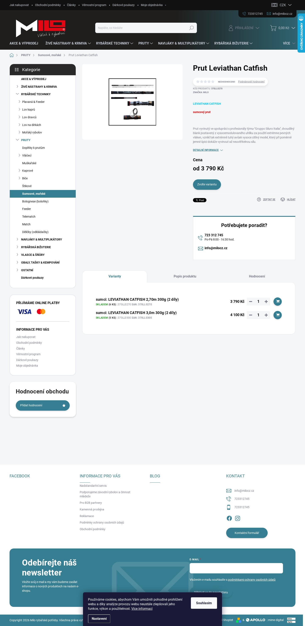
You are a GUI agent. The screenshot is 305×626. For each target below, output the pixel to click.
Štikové (27, 186)
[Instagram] (237, 517)
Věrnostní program (94, 5)
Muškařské (29, 163)
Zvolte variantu (207, 184)
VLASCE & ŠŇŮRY (33, 254)
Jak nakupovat (19, 5)
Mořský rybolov (32, 132)
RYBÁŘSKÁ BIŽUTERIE (36, 247)
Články (71, 5)
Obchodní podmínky (48, 5)
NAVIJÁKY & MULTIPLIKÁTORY (41, 239)
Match (26, 224)
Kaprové (27, 170)
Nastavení (99, 619)
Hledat (191, 28)
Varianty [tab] (115, 276)
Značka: (201, 92)
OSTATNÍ (27, 270)
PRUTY (25, 140)
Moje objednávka (152, 5)
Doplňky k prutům (33, 147)
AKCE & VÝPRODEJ (33, 79)
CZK (283, 5)
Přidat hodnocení (31, 405)
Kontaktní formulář (247, 533)
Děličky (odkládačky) (35, 232)
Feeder (26, 209)
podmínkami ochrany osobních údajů (252, 579)
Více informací (141, 609)
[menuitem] (25, 43)
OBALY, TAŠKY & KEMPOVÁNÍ (40, 262)
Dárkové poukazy (123, 5)
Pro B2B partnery (91, 502)
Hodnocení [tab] (257, 276)
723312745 (241, 498)
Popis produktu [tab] (185, 276)
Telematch (28, 216)
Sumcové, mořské (33, 193)
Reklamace (87, 516)
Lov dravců (29, 117)
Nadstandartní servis (93, 485)
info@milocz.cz (216, 248)
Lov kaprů (28, 109)
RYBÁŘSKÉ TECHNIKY (36, 94)
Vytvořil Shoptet (223, 620)
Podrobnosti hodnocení (251, 81)
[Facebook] (229, 517)
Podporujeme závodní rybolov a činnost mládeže (105, 494)
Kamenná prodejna (92, 509)
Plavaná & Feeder (33, 102)
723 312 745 (214, 235)
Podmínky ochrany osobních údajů (102, 522)
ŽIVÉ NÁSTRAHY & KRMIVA (39, 86)
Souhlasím (204, 603)
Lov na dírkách (31, 125)
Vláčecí (26, 155)
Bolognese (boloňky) (35, 201)
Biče (25, 178)
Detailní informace (206, 150)
